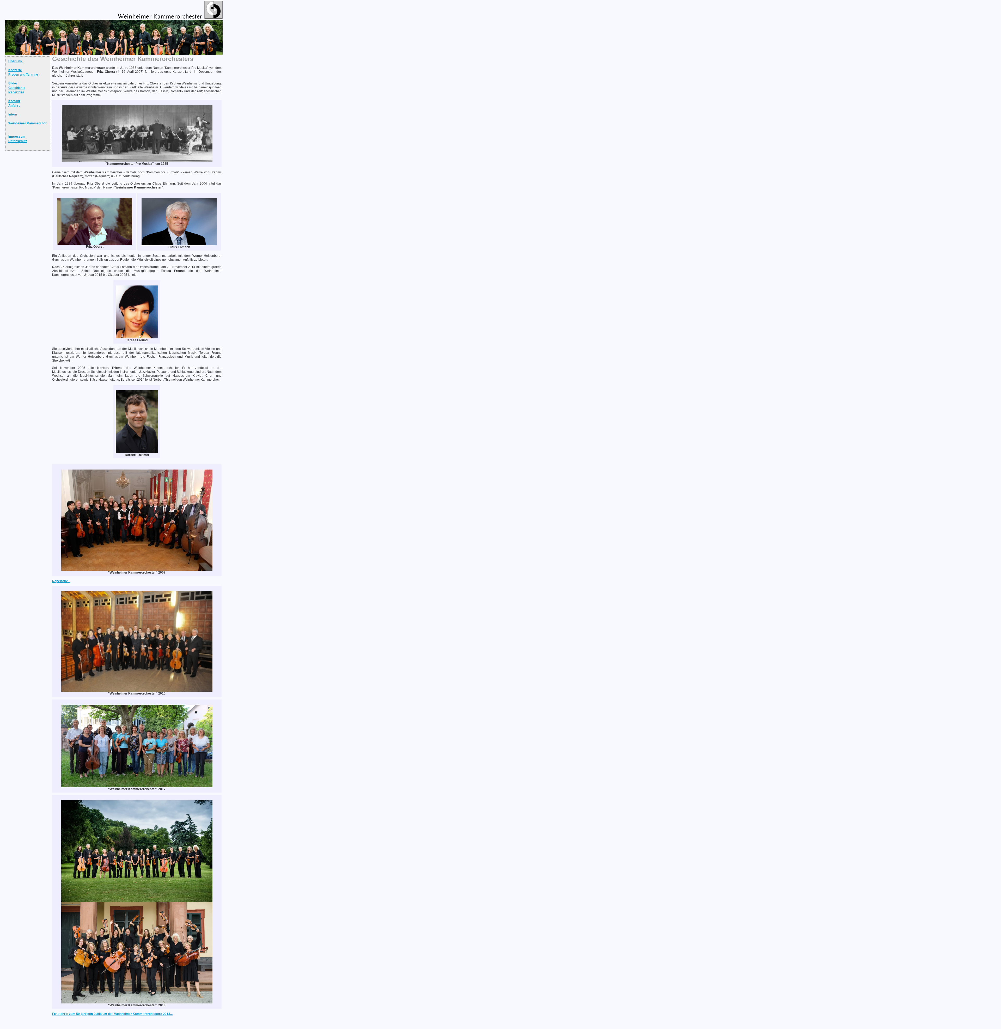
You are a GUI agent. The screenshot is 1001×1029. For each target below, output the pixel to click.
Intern (12, 114)
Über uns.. (15, 61)
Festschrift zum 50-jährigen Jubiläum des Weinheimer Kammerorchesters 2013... (112, 1014)
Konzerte (15, 70)
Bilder (12, 83)
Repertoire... (61, 581)
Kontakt (14, 101)
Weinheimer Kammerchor (27, 123)
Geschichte (16, 88)
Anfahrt (14, 105)
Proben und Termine (23, 74)
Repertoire (16, 92)
